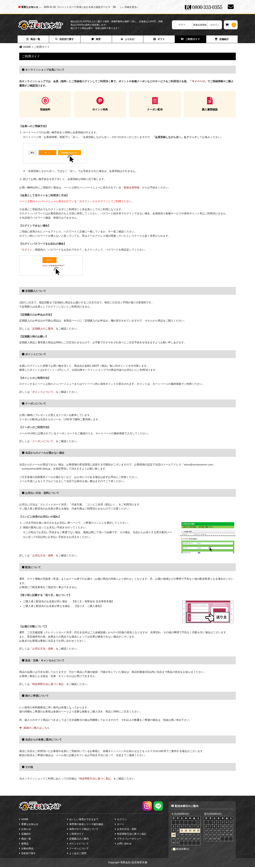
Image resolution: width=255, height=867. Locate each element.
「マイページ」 (198, 81)
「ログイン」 (84, 201)
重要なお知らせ (30, 7)
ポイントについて (79, 843)
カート (120, 824)
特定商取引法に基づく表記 (131, 833)
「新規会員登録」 (131, 187)
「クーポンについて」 (43, 441)
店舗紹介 (224, 39)
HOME (25, 819)
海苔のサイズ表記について (83, 829)
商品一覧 (35, 39)
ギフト (161, 39)
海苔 (98, 39)
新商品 (25, 843)
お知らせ (26, 829)
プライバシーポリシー (129, 838)
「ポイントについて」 (43, 391)
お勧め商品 (27, 848)
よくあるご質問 (77, 853)
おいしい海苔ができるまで (83, 819)
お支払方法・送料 (126, 829)
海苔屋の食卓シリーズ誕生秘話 (86, 824)
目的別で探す (66, 39)
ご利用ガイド (192, 39)
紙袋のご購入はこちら (36, 727)
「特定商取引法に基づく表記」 (48, 684)
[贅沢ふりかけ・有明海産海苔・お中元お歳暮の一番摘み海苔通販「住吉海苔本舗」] (44, 24)
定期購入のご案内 (79, 838)
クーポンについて (79, 848)
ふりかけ (130, 39)
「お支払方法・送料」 (43, 555)
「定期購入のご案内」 (43, 328)
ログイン (214, 25)
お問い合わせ (124, 843)
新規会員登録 (200, 25)
